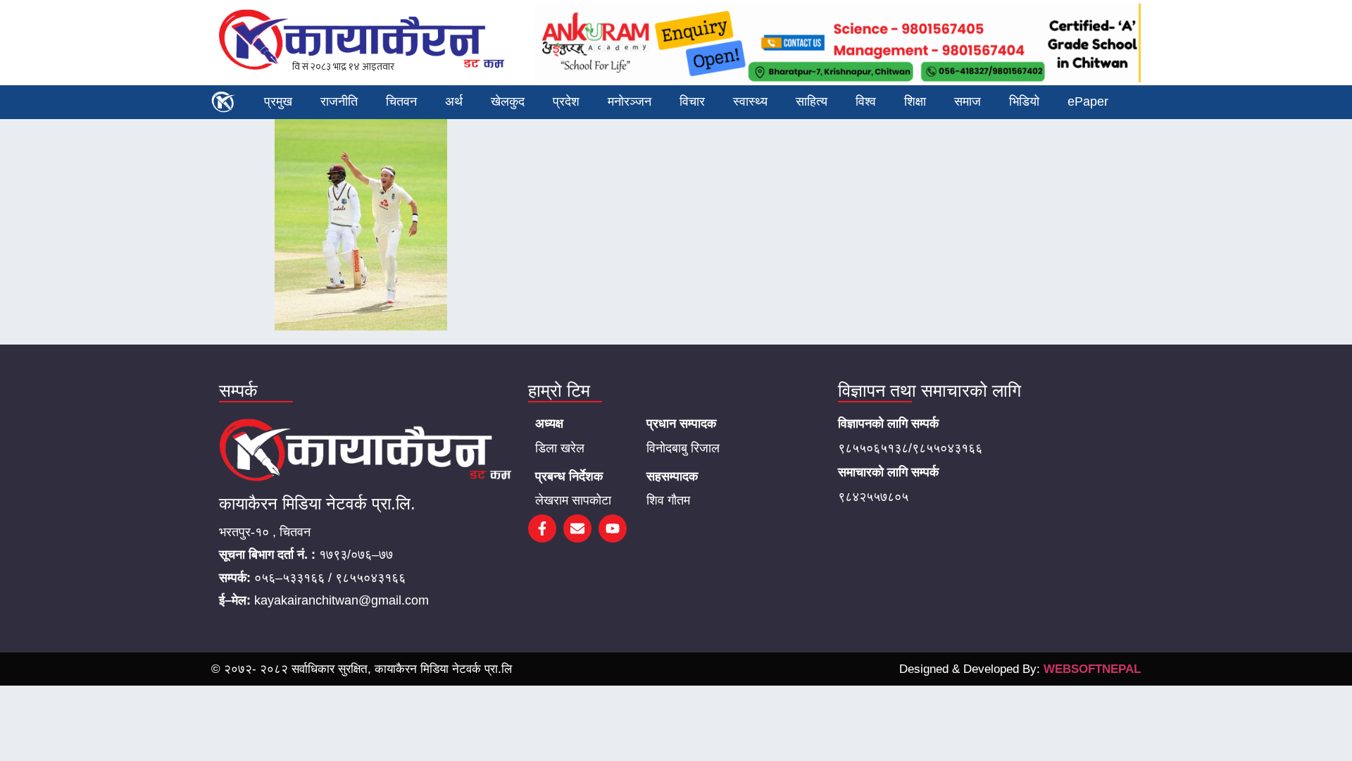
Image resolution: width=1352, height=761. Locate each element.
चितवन (401, 101)
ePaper (1088, 101)
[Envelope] (577, 528)
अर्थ (454, 101)
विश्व (866, 101)
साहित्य (811, 101)
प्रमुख (278, 101)
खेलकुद (508, 101)
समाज (967, 101)
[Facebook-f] (542, 528)
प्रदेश (566, 101)
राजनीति (339, 101)
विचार (692, 101)
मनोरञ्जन (629, 101)
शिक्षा (915, 101)
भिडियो (1024, 101)
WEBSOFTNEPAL (1092, 669)
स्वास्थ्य (750, 101)
